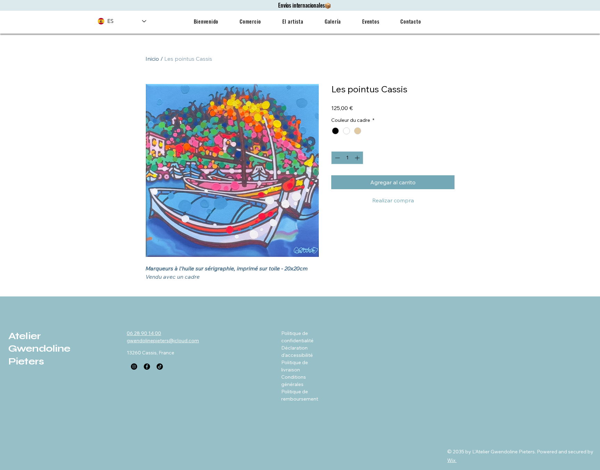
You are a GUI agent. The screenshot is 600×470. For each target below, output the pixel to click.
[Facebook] (147, 366)
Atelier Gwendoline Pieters (39, 348)
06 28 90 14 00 (144, 333)
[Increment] (357, 158)
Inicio (152, 58)
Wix (451, 460)
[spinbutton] (347, 158)
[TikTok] (160, 366)
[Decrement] (336, 158)
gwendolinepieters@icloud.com (163, 340)
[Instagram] (134, 366)
